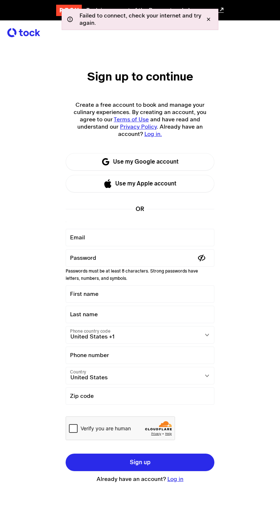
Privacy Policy (138, 126)
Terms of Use (131, 119)
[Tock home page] (23, 32)
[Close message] (208, 19)
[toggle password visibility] (202, 258)
